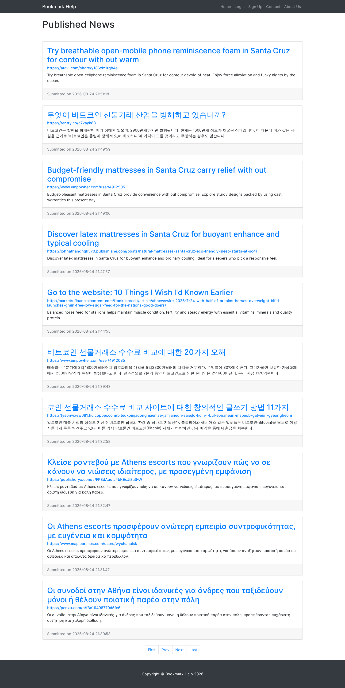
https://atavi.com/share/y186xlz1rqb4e (82, 68)
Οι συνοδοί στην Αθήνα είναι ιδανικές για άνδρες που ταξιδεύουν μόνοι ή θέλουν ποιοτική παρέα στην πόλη (165, 595)
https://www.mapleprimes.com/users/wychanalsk (92, 543)
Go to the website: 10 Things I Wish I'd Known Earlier (140, 292)
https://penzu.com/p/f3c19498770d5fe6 (83, 607)
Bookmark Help (59, 6)
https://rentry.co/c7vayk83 (71, 122)
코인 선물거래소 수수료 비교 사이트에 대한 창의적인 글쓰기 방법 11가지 (168, 407)
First (152, 649)
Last (193, 649)
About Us (292, 6)
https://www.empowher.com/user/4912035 (86, 360)
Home (225, 6)
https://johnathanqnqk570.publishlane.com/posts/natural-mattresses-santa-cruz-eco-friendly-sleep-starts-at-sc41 (152, 251)
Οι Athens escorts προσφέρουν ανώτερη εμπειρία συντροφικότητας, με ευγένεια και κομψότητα (171, 531)
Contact (273, 6)
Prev (165, 649)
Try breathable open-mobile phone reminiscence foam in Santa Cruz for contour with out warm (168, 55)
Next (179, 649)
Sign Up (255, 6)
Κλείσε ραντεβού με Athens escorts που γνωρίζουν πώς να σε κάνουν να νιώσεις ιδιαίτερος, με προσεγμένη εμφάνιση (159, 467)
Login (240, 6)
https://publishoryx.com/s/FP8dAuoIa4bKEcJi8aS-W (94, 479)
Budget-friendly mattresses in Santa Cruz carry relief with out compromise (156, 174)
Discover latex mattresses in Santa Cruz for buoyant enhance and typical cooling (163, 238)
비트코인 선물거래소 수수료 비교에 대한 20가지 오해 (136, 352)
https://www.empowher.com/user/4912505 (86, 187)
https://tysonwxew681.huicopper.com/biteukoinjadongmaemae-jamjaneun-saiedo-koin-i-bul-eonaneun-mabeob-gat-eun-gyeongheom (169, 415)
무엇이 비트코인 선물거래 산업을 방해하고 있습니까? (136, 114)
